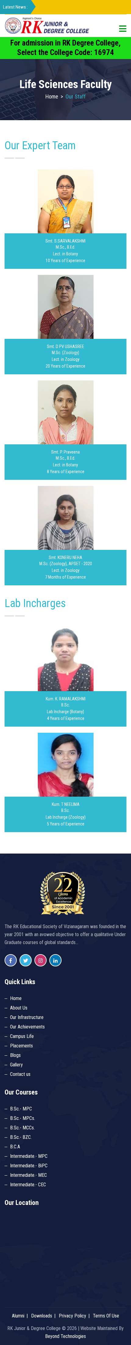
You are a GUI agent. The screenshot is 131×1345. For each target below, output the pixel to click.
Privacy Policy (72, 1316)
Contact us (20, 1074)
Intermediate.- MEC (28, 1175)
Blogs (15, 1055)
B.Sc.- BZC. (21, 1137)
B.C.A (15, 1147)
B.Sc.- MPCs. (22, 1118)
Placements (21, 1046)
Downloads (41, 1316)
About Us (18, 1008)
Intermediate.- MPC (29, 1156)
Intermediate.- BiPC (29, 1166)
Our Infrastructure (27, 1017)
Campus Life (22, 1036)
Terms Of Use (106, 1316)
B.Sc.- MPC (21, 1109)
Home (51, 96)
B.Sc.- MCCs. (22, 1128)
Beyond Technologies (65, 1336)
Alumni (18, 1316)
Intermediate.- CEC (28, 1185)
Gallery (16, 1065)
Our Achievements (27, 1027)
